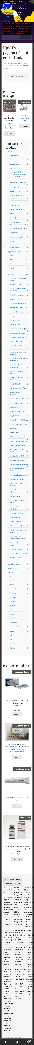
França (12, 601)
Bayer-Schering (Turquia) (18, 553)
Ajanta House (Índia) (17, 337)
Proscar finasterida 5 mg (7, 889)
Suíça (12, 631)
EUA (11, 639)
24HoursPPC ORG (8, 16)
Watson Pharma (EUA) (17, 479)
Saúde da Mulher (15, 205)
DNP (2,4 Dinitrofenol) (19, 941)
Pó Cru (12, 255)
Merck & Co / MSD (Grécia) (19, 420)
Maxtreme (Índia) (16, 526)
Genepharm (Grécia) (17, 513)
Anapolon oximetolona (18, 915)
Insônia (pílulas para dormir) (19, 218)
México (12, 580)
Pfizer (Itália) (14, 432)
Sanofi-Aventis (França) (17, 445)
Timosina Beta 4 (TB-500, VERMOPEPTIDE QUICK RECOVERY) (21, 979)
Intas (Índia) (14, 407)
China (12, 584)
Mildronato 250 (28, 920)
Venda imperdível (13, 564)
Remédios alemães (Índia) (18, 388)
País (9, 577)
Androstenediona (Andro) (20, 970)
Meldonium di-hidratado (8, 906)
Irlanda (12, 644)
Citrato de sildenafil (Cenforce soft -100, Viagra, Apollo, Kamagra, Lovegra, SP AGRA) (8, 950)
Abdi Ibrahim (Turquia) (17, 333)
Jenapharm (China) (16, 549)
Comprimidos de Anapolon (18, 923)
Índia (12, 610)
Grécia (12, 605)
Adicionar (17, 859)
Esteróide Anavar (6, 920)
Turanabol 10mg (27, 898)
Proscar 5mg (18, 892)
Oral (11, 259)
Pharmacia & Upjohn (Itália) (19, 437)
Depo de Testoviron (6, 901)
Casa (5, 1)
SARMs (12, 213)
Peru (11, 635)
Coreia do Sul (14, 627)
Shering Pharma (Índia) (17, 456)
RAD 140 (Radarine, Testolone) (18, 964)
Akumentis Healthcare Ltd (18, 303)
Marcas (10, 274)
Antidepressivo (15, 164)
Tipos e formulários (14, 252)
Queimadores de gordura (18, 182)
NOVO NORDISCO (16, 320)
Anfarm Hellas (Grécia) (17, 341)
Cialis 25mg (18, 919)
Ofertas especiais (13, 247)
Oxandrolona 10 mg (28, 888)
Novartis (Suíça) (15, 424)
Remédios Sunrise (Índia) (18, 475)
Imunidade (13, 160)
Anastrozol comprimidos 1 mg (18, 902)
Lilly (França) (14, 416)
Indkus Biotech (15, 496)
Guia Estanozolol (28, 925)
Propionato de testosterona (8, 896)
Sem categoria (12, 568)
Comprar (9, 133)
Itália (12, 614)
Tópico (12, 268)
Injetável (13, 264)
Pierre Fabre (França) (17, 441)
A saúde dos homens (16, 195)
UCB (12, 316)
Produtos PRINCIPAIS (12, 883)
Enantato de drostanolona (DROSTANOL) (20, 988)
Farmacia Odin (15, 324)
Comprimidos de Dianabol (18, 896)
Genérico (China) (15, 284)
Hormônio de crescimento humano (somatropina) (19, 174)
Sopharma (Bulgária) (17, 460)
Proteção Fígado (15, 187)
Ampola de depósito (17, 888)
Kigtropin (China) (16, 521)
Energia (12, 241)
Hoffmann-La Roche (17, 403)
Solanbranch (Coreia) (17, 308)
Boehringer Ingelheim (17, 295)
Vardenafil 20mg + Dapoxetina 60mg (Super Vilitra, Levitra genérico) (8, 1000)
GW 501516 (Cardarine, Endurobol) (19, 996)
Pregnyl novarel (5, 915)
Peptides (13, 168)
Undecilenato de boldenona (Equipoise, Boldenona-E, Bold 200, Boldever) (7, 985)
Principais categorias (12, 879)
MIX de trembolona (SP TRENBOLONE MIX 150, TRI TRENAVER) (8, 935)
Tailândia (13, 648)
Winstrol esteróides (27, 893)
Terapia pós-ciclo (16, 209)
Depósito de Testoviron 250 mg (18, 909)
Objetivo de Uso (13, 152)
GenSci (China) (15, 384)
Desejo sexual (17, 199)
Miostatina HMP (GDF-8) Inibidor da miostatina (8, 972)
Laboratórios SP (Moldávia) (19, 464)
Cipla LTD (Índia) (15, 299)
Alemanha (13, 589)
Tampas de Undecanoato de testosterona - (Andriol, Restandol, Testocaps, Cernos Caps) (20, 952)
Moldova (13, 618)
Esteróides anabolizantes (18, 228)
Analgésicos (14, 233)
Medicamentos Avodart (8, 911)
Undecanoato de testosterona (28, 909)
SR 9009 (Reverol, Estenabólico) (7, 964)
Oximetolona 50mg (28, 903)
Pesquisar (17, 1042)
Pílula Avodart (8, 924)
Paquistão (13, 622)
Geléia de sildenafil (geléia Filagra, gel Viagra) (8, 1012)
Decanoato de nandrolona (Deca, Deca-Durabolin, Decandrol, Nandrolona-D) (8, 1024)
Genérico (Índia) (15, 557)
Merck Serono (15, 517)
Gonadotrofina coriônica (29, 915)
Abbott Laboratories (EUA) (19, 329)
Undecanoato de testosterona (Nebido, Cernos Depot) (20, 933)
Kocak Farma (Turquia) (17, 411)
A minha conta (5, 1042)
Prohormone (14, 155)
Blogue (20, 1)
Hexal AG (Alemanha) (17, 399)
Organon (13, 428)
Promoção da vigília (16, 237)
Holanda (13, 597)
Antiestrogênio (15, 191)
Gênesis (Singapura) (16, 312)
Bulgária (13, 593)
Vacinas (10, 572)
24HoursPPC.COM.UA (18, 28)
